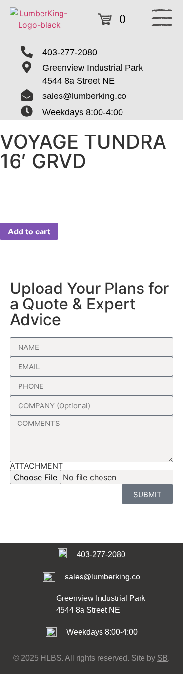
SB (162, 658)
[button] (162, 19)
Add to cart (29, 231)
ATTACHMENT (36, 466)
